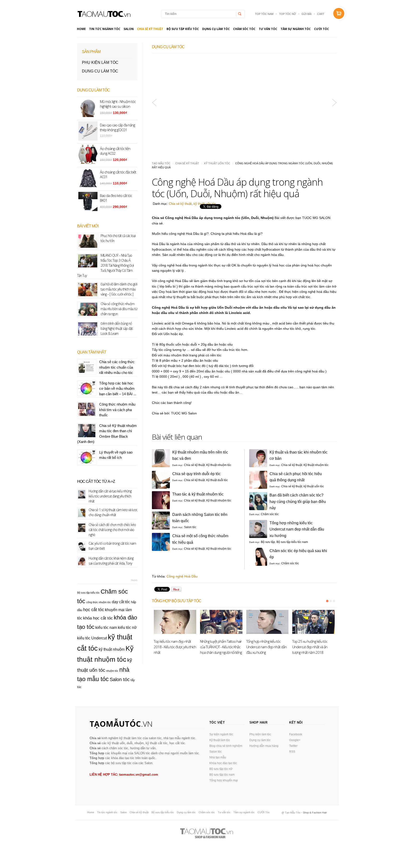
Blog (104, 14)
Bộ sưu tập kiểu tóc (183, 29)
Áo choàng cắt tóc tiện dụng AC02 (191, 132)
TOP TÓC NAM (264, 13)
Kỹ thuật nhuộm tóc (218, 465)
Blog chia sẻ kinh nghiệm (225, 746)
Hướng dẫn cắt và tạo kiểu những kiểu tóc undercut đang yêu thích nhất (110, 496)
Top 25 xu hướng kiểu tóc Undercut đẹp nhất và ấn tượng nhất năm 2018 (309, 647)
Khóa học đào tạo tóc (223, 763)
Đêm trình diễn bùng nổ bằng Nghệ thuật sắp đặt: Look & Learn (117, 328)
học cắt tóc (93, 609)
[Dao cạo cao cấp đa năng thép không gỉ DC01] (286, 91)
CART (320, 13)
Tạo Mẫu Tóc (161, 163)
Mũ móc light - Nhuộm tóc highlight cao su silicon (118, 104)
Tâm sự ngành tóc (296, 29)
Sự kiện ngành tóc (221, 734)
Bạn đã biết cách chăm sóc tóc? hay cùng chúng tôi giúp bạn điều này (298, 501)
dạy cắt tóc (121, 602)
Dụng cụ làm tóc (216, 29)
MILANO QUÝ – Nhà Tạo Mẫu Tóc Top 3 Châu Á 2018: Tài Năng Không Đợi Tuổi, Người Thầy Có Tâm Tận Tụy (105, 265)
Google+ (294, 740)
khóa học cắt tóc (98, 618)
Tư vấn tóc (268, 29)
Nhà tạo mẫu (217, 757)
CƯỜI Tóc (321, 29)
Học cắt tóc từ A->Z (96, 481)
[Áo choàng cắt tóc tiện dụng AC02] (202, 91)
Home (81, 29)
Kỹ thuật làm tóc (219, 740)
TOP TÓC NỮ (287, 13)
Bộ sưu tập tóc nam (222, 774)
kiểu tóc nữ (127, 627)
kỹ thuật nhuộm (112, 649)
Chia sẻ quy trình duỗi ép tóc (196, 474)
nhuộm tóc (112, 670)
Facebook (295, 734)
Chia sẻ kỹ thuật (150, 29)
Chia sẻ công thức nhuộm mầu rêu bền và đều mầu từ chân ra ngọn (119, 308)
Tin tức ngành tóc (104, 29)
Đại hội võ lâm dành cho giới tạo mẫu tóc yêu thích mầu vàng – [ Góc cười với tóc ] (119, 289)
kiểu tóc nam (106, 627)
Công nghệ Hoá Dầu (182, 576)
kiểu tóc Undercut (92, 638)
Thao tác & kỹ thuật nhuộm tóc (198, 494)
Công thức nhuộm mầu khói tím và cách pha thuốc (117, 409)
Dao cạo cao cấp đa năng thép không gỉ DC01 (283, 132)
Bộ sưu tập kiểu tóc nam (292, 542)
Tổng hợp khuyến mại (223, 780)
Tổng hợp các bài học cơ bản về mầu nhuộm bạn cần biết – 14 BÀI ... (117, 388)
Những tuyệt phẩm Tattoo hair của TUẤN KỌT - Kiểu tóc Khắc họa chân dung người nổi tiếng (221, 647)
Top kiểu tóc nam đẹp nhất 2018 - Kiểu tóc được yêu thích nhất (175, 647)
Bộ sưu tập (268, 542)
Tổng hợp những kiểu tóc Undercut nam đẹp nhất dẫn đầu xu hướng (297, 529)
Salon (129, 29)
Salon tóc (190, 527)
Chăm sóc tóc (244, 29)
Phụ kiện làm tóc (100, 62)
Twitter (293, 746)
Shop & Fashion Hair (315, 812)
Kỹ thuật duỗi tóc (217, 480)
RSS (292, 751)
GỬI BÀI (306, 13)
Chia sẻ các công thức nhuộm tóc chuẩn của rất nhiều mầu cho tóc (117, 367)
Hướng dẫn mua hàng (263, 746)
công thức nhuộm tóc (98, 602)
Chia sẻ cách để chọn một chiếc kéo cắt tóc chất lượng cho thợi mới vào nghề (112, 529)
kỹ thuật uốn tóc (217, 163)
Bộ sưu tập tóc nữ (220, 769)
